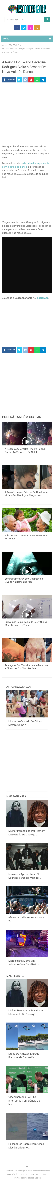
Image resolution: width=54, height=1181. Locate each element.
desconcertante (10, 1171)
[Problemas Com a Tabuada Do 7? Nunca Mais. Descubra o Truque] (27, 606)
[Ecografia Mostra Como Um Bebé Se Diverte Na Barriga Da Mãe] (27, 563)
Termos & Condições (39, 1174)
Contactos (23, 1174)
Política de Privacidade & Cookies (27, 1178)
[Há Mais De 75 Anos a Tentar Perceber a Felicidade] (27, 520)
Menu (6, 38)
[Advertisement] (27, 114)
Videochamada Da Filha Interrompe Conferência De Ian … (24, 1100)
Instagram (42, 297)
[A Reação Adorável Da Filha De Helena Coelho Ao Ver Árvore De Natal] (27, 433)
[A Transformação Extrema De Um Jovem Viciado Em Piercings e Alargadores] (27, 477)
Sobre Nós (11, 1174)
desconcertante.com (41, 1171)
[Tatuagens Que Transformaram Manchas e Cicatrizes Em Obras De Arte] (27, 650)
